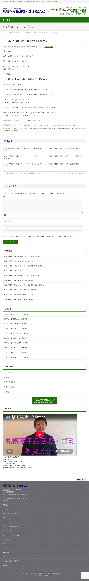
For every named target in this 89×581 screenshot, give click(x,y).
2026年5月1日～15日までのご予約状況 (15, 338)
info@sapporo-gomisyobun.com (20, 468)
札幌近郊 (62, 128)
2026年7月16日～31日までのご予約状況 (15, 314)
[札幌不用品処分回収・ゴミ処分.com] (26, 11)
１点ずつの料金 (7, 522)
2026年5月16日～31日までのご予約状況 (15, 333)
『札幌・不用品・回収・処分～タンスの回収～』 (65, 156)
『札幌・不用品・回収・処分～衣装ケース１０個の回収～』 (21, 290)
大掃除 (49, 128)
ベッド (36, 125)
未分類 (6, 392)
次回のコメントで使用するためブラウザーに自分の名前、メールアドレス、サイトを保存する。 (38, 236)
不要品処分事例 (48, 47)
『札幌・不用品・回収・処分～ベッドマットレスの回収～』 (21, 256)
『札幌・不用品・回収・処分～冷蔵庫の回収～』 (65, 164)
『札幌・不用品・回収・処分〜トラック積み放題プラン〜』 (22, 174)
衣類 (6, 131)
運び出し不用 (12, 131)
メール (49, 125)
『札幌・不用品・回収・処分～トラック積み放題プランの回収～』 (23, 266)
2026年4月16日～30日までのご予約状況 (15, 343)
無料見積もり (76, 128)
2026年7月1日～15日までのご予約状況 (15, 319)
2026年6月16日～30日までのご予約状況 (15, 324)
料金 (4, 518)
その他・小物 (6, 539)
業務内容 (5, 505)
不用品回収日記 (9, 382)
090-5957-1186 (76, 9)
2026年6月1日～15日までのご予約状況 (15, 328)
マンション (42, 125)
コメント (7, 197)
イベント (7, 372)
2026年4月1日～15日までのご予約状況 (15, 347)
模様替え (68, 128)
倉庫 (31, 128)
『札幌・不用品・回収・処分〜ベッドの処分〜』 (70, 174)
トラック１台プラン (9, 548)
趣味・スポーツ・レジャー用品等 (11, 535)
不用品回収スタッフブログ (11, 561)
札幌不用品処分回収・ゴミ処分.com (42, 573)
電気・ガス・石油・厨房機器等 (11, 526)
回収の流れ (6, 552)
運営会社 (5, 565)
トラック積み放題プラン (26, 125)
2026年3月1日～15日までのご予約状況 (15, 352)
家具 (53, 128)
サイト (5, 228)
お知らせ (7, 377)
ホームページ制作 (47, 575)
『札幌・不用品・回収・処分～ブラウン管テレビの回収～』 (21, 275)
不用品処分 (6, 509)
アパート (15, 125)
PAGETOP (81, 479)
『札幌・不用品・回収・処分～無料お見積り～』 (65, 148)
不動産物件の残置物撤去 (10, 513)
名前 (6, 215)
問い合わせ (43, 128)
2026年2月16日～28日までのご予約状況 (15, 357)
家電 (57, 128)
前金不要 (36, 128)
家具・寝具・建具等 (8, 530)
